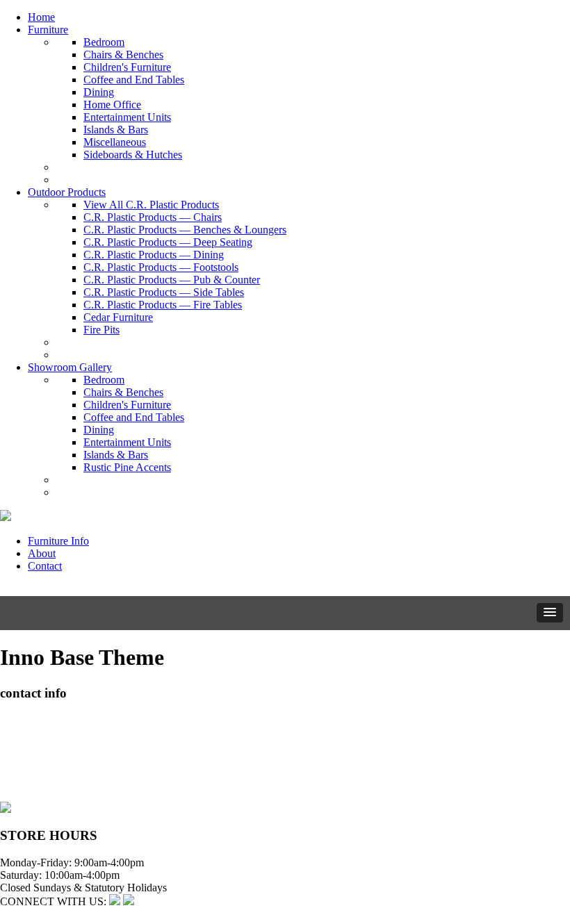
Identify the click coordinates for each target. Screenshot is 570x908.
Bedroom (103, 42)
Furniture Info (58, 541)
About (42, 553)
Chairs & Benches (123, 54)
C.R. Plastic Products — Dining (153, 255)
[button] (550, 612)
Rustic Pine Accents (127, 467)
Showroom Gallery (70, 367)
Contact (45, 566)
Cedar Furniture (118, 317)
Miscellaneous (114, 142)
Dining (98, 92)
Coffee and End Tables (133, 79)
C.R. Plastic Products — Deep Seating (167, 242)
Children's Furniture (127, 67)
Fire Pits (101, 330)
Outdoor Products (67, 192)
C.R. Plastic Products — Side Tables (163, 292)
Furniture (48, 29)
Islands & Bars (115, 129)
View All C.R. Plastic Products (151, 205)
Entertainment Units (127, 117)
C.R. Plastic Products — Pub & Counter (171, 280)
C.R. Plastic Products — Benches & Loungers (184, 230)
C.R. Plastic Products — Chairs (152, 217)
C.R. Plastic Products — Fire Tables (162, 305)
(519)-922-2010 (35, 770)
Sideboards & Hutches (132, 154)
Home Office (112, 104)
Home (41, 17)
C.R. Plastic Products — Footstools (160, 267)
